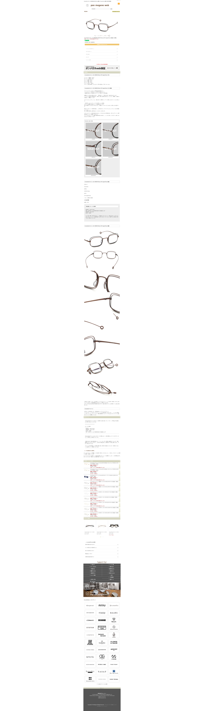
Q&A (112, 575)
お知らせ (93, 564)
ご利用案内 (112, 577)
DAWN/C (93, 139)
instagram (93, 581)
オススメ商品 (93, 575)
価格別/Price (93, 573)
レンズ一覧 (112, 564)
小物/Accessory (112, 573)
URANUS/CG (93, 175)
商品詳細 (85, 72)
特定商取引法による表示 (102, 562)
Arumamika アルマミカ (116, 11)
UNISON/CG (110, 157)
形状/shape (112, 566)
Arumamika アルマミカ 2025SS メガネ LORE (103, 497)
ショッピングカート (119, 4)
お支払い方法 (93, 579)
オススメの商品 (87, 518)
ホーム (98, 561)
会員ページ (112, 579)
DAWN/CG (110, 139)
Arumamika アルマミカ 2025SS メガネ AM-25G (104, 507)
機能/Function (93, 570)
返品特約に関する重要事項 (90, 42)
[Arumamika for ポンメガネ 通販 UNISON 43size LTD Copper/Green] (102, 34)
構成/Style (93, 568)
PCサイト (118, 0)
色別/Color (112, 570)
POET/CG (93, 157)
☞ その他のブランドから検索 (102, 684)
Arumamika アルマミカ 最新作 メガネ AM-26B (104, 481)
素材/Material (111, 568)
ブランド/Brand (93, 566)
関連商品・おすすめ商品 (88, 461)
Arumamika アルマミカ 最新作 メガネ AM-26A (104, 486)
